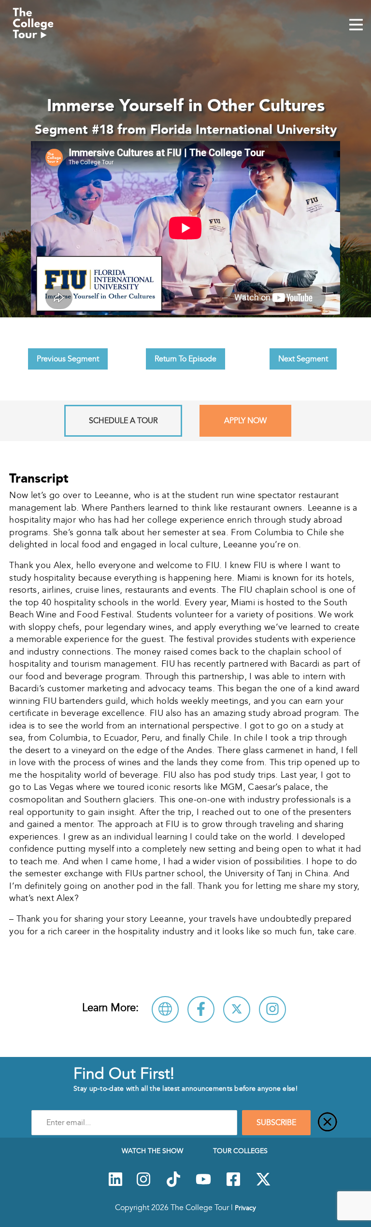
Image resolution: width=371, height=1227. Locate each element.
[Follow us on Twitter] (263, 1184)
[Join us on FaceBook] (233, 1184)
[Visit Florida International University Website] (165, 1009)
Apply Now (245, 421)
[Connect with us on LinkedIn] (115, 1184)
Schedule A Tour (123, 421)
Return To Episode (185, 359)
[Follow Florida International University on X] (236, 1009)
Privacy (245, 1207)
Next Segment (303, 359)
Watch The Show (152, 1150)
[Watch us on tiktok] (173, 1184)
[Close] (327, 1122)
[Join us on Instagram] (143, 1184)
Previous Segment (68, 359)
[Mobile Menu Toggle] (356, 26)
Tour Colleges (240, 1150)
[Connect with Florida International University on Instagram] (272, 1009)
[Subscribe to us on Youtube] (203, 1184)
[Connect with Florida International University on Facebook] (200, 1009)
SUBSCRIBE (276, 1122)
